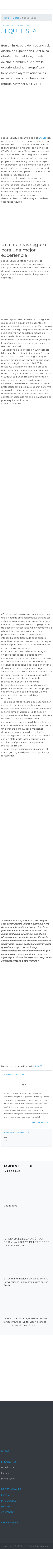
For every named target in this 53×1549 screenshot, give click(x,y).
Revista (6, 1506)
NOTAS (5, 1451)
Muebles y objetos (20, 26)
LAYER (42, 137)
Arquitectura (8, 1467)
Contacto (7, 1512)
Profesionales (11, 1489)
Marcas (6, 1495)
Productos (8, 1500)
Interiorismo (8, 1478)
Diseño (5, 26)
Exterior (5, 1473)
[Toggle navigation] (47, 5)
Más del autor (40, 1122)
